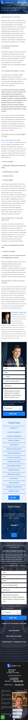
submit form (13, 414)
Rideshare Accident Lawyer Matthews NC (6, 699)
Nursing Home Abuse (14, 461)
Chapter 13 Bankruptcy (14, 436)
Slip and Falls (14, 478)
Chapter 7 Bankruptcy (14, 432)
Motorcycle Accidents (14, 457)
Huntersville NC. (18, 675)
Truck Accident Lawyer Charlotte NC (6, 695)
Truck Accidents (14, 483)
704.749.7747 (11, 304)
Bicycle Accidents (14, 440)
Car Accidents (14, 445)
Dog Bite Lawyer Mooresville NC (5, 703)
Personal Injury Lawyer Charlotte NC (6, 691)
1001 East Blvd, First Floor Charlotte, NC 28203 (13, 671)
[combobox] (4, 376)
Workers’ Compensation (14, 487)
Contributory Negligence (8, 142)
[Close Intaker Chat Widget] (27, 690)
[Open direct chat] (25, 690)
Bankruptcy (14, 428)
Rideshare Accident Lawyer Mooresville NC (7, 707)
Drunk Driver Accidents (14, 449)
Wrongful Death (14, 491)
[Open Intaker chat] (14, 719)
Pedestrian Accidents (14, 466)
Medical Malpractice (14, 453)
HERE (20, 304)
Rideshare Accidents (14, 474)
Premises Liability (14, 470)
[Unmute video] (19, 703)
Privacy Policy (9, 714)
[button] (24, 529)
